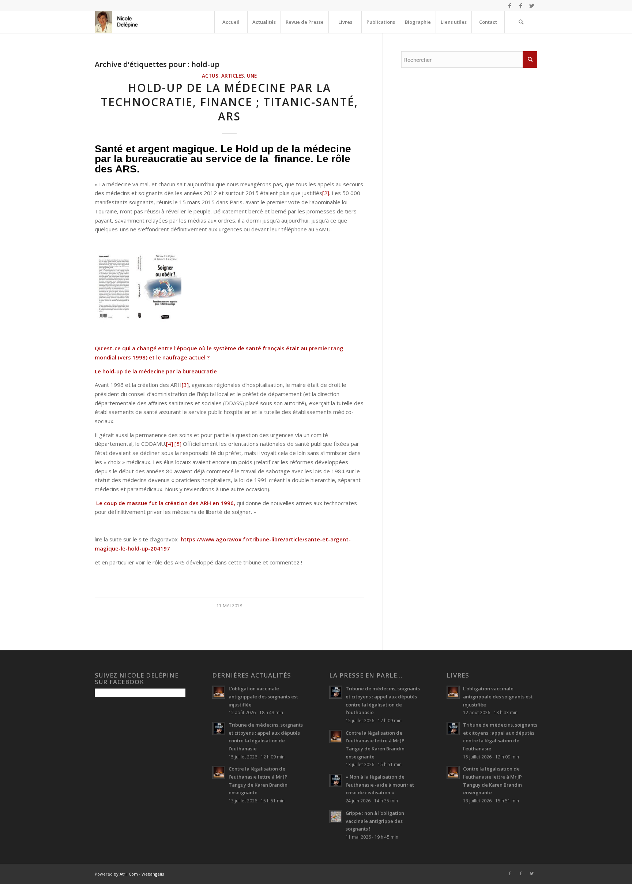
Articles (232, 75)
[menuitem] (230, 22)
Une (252, 75)
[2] (325, 193)
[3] (185, 384)
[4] (169, 443)
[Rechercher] (520, 22)
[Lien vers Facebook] (509, 5)
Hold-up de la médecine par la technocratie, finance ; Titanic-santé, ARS (229, 102)
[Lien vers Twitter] (531, 5)
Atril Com (129, 874)
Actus (210, 75)
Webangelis (153, 874)
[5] (177, 443)
